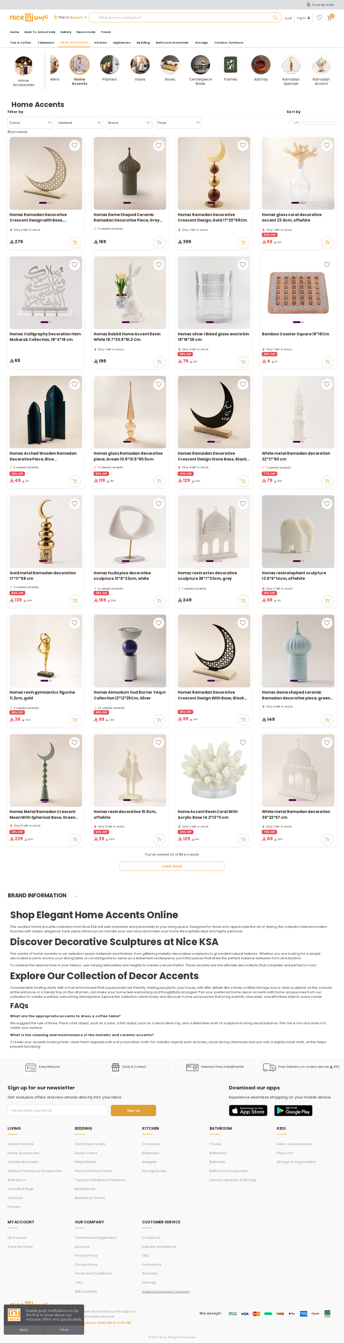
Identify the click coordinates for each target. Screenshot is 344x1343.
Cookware (151, 1144)
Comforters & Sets (90, 1144)
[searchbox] (185, 18)
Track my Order (20, 1246)
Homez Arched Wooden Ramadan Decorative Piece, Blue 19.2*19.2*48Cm (43, 456)
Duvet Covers (86, 1153)
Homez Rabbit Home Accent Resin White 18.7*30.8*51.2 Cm (127, 336)
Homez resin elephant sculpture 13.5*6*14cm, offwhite (294, 575)
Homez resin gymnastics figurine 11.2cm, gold (42, 695)
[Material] (99, 123)
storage (263, 987)
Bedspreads (85, 1188)
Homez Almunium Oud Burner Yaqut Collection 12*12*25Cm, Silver (129, 695)
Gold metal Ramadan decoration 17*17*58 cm (43, 575)
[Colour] (49, 123)
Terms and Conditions (93, 1273)
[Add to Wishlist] (74, 145)
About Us (82, 1246)
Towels (215, 1144)
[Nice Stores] (29, 17)
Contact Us (151, 1237)
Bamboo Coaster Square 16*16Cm (295, 334)
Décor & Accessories (294, 1144)
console (325, 987)
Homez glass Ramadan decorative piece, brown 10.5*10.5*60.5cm (128, 456)
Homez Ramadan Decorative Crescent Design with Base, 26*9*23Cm (38, 217)
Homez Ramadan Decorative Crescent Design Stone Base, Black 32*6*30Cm (212, 456)
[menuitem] (40, 32)
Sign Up (133, 1110)
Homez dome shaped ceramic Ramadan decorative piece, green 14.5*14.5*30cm (296, 695)
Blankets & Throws (90, 1197)
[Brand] (148, 123)
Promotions (151, 1264)
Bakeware (150, 1153)
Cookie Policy (86, 1264)
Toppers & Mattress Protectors (100, 1180)
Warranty (149, 1273)
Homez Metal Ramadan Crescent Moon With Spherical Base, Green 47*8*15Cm (43, 814)
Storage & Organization (296, 1161)
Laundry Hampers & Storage (233, 1180)
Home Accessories (23, 1153)
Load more (172, 866)
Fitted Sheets (85, 1161)
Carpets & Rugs (20, 1188)
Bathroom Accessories (229, 1171)
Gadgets (149, 1161)
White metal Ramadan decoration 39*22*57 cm (296, 814)
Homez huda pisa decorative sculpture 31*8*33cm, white (122, 575)
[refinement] (296, 123)
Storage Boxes (154, 1171)
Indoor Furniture (21, 1144)
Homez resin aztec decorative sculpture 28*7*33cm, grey (207, 575)
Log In (301, 18)
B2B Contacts (86, 1291)
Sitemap (149, 1282)
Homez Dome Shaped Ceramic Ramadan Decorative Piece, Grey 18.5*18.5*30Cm (126, 217)
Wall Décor (17, 1180)
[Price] (198, 123)
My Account (17, 1237)
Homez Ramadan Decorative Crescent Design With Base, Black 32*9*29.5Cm (211, 695)
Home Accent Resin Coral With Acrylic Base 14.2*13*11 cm (208, 814)
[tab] (43, 203)
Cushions (15, 1197)
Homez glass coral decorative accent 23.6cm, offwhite (292, 217)
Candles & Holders (23, 1161)
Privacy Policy (86, 1255)
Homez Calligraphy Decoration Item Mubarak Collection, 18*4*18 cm (45, 336)
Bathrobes (218, 1153)
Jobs (79, 1282)
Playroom (285, 1153)
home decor (241, 992)
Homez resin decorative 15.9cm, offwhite (125, 814)
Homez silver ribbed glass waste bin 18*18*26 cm (213, 336)
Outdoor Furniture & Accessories (35, 1171)
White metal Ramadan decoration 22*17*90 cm (296, 456)
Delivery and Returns (159, 1246)
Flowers (14, 1206)
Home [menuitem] (14, 32)
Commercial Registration (96, 1237)
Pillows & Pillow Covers (94, 1171)
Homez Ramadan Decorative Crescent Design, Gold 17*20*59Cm (212, 217)
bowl (33, 958)
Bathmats (217, 1161)
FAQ (145, 1255)
